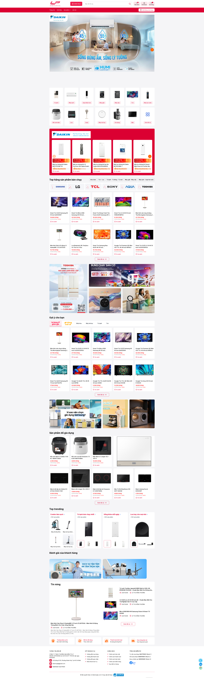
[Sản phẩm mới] (68, 288)
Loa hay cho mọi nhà (138, 514)
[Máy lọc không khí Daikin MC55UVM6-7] (122, 149)
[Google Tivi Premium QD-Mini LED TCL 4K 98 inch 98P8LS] (123, 235)
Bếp (132, 122)
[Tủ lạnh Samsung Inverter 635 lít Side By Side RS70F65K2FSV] (88, 529)
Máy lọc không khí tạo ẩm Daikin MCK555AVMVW (101, 165)
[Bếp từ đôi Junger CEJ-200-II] (81, 478)
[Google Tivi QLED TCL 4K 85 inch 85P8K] (81, 370)
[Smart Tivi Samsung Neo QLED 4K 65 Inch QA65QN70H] (102, 235)
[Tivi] (132, 94)
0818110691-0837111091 (59, 667)
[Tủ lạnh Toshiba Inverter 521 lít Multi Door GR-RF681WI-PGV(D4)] (88, 543)
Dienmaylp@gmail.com (59, 663)
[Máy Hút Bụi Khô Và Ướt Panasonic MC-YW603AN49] (55, 525)
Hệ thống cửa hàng (147, 10)
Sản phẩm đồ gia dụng (61, 433)
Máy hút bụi (102, 122)
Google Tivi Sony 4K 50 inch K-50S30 (144, 382)
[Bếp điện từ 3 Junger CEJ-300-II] (102, 446)
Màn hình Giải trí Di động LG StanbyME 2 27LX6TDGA (58, 246)
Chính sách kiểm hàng (115, 661)
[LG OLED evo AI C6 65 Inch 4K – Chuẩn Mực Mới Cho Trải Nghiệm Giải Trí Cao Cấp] (110, 604)
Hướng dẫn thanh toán (93, 656)
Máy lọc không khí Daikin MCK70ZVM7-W (60, 165)
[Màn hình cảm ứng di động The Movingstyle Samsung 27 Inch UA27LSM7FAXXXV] (145, 202)
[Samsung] (60, 187)
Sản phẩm (66, 10)
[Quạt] (86, 114)
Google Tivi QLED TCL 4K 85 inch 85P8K (80, 382)
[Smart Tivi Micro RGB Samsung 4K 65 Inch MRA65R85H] (81, 202)
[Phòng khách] (105, 300)
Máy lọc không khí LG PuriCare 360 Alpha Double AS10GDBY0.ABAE (81, 165)
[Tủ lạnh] (56, 94)
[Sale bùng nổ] (71, 134)
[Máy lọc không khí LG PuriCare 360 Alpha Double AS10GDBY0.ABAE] (81, 149)
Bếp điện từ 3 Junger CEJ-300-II (101, 457)
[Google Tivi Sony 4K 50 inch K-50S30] (145, 370)
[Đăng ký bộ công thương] (118, 675)
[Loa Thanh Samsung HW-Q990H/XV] (142, 543)
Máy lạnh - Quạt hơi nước (146, 179)
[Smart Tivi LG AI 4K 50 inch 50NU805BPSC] (123, 202)
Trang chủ (52, 10)
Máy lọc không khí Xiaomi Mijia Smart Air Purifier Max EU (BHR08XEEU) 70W (142, 165)
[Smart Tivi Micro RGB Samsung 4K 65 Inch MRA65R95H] (102, 338)
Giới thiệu (59, 10)
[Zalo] (134, 662)
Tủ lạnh (56, 102)
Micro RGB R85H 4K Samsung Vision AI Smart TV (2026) (135, 612)
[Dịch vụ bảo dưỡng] (75, 569)
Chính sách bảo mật (114, 654)
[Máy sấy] (117, 94)
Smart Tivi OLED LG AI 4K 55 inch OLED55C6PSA (80, 349)
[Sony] (112, 187)
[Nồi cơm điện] (56, 114)
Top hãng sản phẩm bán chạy (65, 179)
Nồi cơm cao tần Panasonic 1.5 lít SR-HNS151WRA (81, 457)
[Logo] (55, 3)
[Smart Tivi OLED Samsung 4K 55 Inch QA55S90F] (59, 202)
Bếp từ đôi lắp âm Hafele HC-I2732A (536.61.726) (59, 490)
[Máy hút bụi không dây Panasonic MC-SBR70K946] (68, 525)
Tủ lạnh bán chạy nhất (86, 514)
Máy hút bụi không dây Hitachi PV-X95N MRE (56, 547)
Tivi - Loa (101, 179)
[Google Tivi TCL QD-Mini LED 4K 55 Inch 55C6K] (123, 370)
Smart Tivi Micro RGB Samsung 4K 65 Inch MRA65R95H (99, 349)
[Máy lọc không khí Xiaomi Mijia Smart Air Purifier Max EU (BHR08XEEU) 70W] (142, 149)
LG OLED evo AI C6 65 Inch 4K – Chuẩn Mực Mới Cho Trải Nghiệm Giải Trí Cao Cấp (136, 600)
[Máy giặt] (101, 94)
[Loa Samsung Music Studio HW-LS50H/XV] (142, 529)
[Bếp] (132, 114)
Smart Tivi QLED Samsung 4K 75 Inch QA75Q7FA (59, 382)
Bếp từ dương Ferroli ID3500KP (142, 490)
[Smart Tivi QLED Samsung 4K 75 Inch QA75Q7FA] (59, 370)
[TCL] (95, 187)
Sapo (111, 675)
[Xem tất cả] (147, 114)
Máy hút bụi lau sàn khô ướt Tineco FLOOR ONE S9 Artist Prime (68, 547)
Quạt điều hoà (87, 102)
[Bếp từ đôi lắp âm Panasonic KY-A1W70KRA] (102, 478)
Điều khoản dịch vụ (92, 661)
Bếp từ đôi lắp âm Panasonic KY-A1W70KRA (101, 490)
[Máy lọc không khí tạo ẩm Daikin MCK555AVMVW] (102, 149)
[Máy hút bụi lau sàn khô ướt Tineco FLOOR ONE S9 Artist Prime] (68, 539)
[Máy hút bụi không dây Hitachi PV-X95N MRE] (55, 539)
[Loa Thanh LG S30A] (150, 543)
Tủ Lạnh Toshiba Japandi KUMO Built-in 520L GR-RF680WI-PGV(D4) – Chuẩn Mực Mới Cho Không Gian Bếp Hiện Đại (136, 589)
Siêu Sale (93, 179)
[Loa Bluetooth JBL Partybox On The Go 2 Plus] (81, 235)
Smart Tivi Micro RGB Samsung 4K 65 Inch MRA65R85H (78, 214)
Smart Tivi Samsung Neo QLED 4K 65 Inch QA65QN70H (100, 246)
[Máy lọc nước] (147, 94)
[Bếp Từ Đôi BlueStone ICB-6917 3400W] (123, 478)
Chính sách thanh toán (115, 656)
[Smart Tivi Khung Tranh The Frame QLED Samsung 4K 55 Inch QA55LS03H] (102, 202)
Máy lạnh (71, 102)
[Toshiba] (147, 187)
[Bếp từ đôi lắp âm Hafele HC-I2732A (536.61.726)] (59, 478)
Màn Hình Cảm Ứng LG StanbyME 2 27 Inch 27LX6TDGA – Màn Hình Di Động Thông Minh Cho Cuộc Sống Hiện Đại (74, 624)
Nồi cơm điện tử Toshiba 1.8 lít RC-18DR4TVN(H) (59, 457)
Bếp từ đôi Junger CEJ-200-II (80, 489)
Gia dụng (117, 122)
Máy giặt (102, 102)
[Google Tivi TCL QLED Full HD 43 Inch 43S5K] (102, 370)
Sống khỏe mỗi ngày (112, 514)
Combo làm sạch (57, 514)
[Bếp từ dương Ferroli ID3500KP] (145, 478)
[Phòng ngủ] (139, 300)
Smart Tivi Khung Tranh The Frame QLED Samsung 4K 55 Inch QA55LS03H (101, 214)
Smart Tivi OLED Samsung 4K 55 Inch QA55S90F (59, 214)
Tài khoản (144, 4)
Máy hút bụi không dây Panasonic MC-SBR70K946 (68, 532)
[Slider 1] (102, 43)
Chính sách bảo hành (114, 659)
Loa (71, 122)
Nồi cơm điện (56, 122)
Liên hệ (74, 10)
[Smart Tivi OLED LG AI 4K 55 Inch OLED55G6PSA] (145, 235)
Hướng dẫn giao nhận (92, 659)
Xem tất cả (148, 122)
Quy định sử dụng (114, 664)
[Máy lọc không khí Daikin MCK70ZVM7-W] (61, 149)
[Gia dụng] (117, 114)
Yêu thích (136, 3)
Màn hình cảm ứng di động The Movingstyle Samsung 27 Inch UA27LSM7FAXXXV (144, 214)
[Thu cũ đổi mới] (129, 569)
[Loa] (71, 114)
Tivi (132, 102)
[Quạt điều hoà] (86, 94)
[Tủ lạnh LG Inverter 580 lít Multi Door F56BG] (96, 543)
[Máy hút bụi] (101, 114)
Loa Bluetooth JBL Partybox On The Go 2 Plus (80, 246)
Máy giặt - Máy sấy (130, 179)
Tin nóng (55, 584)
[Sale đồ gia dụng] (134, 451)
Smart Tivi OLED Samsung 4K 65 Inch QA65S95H (123, 349)
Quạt (86, 122)
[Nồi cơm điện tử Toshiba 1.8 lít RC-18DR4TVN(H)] (59, 446)
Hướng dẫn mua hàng (92, 654)
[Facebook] (131, 662)
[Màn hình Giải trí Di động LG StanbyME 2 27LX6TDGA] (59, 235)
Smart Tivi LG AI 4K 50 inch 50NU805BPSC (122, 214)
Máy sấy (117, 102)
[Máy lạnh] (71, 94)
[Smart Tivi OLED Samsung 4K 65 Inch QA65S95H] (123, 338)
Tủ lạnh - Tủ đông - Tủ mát (114, 179)
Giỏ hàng (151, 4)
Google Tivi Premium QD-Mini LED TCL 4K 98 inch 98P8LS (123, 246)
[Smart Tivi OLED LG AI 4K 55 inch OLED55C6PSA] (81, 338)
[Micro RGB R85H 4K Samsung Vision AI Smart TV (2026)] (110, 616)
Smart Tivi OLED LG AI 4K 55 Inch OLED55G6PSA (144, 246)
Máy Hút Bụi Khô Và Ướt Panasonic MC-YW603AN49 (56, 532)
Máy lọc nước (147, 102)
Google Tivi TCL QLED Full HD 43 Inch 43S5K (102, 382)
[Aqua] (130, 187)
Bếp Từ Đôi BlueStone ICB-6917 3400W (122, 490)
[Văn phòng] (122, 275)
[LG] (77, 187)
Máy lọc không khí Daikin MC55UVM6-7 (121, 165)
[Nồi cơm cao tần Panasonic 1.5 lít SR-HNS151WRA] (81, 446)
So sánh (57, 171)
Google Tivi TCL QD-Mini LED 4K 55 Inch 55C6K (123, 382)
